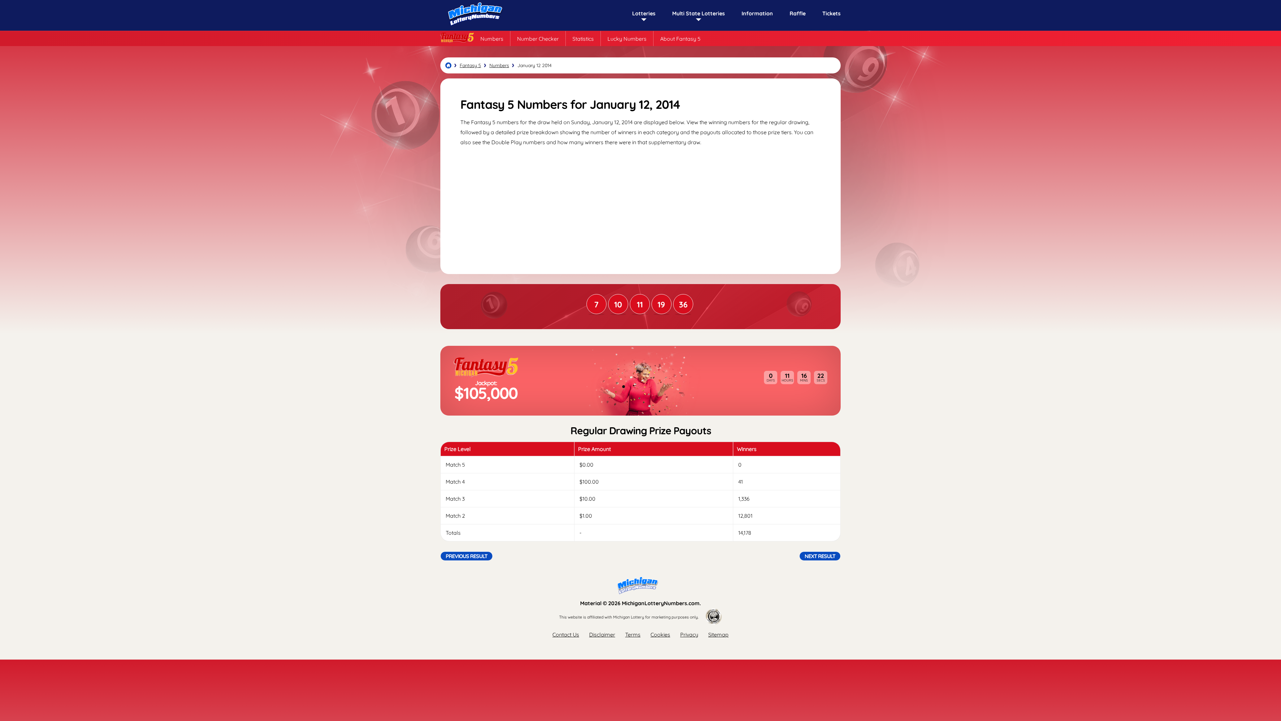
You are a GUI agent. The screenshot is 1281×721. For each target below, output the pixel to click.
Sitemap (718, 634)
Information (757, 13)
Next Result (820, 556)
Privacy (689, 634)
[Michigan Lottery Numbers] (448, 65)
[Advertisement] (640, 204)
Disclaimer (602, 634)
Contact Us (565, 634)
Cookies (660, 634)
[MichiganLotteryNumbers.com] (473, 27)
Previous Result (466, 556)
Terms (632, 634)
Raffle (798, 13)
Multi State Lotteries (698, 13)
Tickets (831, 13)
